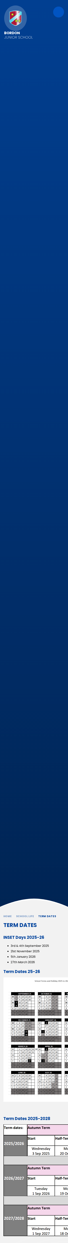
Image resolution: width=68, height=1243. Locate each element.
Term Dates (47, 916)
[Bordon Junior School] (15, 18)
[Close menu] (58, 12)
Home (7, 916)
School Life (25, 916)
